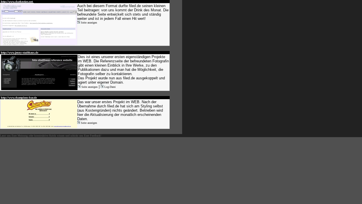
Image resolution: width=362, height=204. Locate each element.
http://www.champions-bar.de (19, 97)
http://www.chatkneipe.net (17, 1)
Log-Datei (110, 86)
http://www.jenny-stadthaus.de (19, 52)
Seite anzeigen (88, 22)
